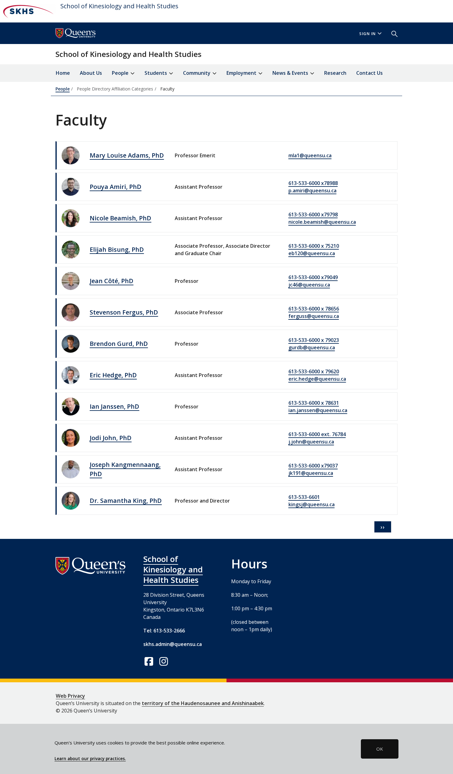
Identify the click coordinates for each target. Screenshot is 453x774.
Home (63, 73)
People (62, 89)
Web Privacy (70, 695)
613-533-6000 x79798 (313, 214)
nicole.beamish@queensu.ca (322, 222)
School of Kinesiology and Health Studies (119, 6)
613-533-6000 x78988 (313, 183)
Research (335, 73)
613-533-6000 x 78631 (313, 402)
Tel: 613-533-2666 (164, 630)
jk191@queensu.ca (310, 473)
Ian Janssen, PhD (114, 406)
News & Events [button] (290, 73)
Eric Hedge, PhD (113, 375)
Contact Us (369, 73)
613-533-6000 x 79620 (313, 371)
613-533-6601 (304, 497)
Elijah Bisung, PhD (117, 249)
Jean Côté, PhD (111, 281)
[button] (392, 33)
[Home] (28, 11)
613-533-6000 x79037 (313, 465)
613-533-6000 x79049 (313, 277)
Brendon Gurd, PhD (119, 343)
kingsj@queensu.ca (311, 504)
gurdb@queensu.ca (311, 347)
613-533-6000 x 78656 (313, 308)
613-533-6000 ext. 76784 (317, 434)
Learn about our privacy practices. (90, 758)
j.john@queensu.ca (311, 441)
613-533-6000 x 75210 (313, 246)
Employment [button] (242, 73)
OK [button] (379, 749)
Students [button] (156, 73)
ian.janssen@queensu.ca (317, 410)
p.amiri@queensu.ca (312, 190)
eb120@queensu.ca (311, 253)
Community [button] (197, 73)
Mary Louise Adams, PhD (127, 155)
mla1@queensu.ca (310, 155)
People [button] (121, 73)
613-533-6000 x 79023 (313, 340)
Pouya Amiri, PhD (115, 186)
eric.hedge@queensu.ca (317, 378)
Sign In (367, 33)
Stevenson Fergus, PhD (124, 312)
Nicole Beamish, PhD (120, 218)
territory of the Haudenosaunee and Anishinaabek (203, 703)
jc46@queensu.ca (309, 284)
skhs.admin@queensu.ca (172, 644)
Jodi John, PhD (111, 438)
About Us (91, 73)
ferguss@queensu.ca (313, 316)
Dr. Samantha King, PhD (126, 500)
